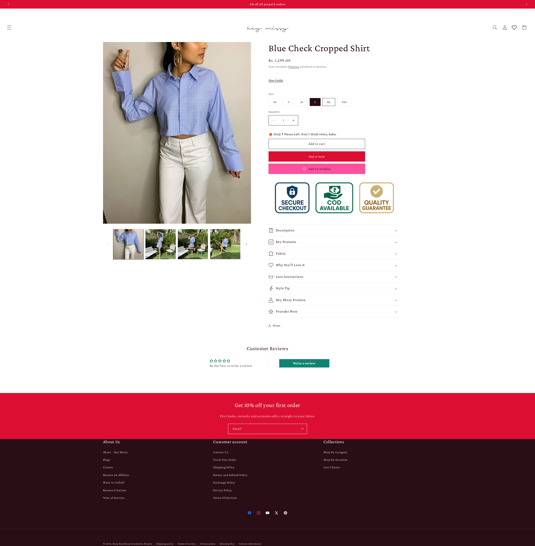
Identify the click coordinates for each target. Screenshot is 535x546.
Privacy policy (207, 543)
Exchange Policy (224, 482)
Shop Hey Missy (121, 543)
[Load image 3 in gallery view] (193, 244)
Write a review (304, 363)
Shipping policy (164, 543)
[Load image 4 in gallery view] (225, 244)
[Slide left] (107, 244)
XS (277, 103)
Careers (108, 467)
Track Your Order (224, 459)
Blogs (106, 459)
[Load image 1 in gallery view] (128, 244)
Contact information (250, 543)
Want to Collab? (114, 482)
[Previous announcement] (8, 4)
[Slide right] (246, 244)
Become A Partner (114, 490)
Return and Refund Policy (230, 475)
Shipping (293, 66)
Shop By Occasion (336, 459)
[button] (9, 27)
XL (329, 102)
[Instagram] (258, 512)
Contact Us (220, 452)
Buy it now (317, 156)
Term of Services (114, 497)
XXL (347, 103)
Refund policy (227, 543)
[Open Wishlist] (514, 27)
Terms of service (187, 543)
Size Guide (276, 81)
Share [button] (276, 325)
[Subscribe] (302, 429)
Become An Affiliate (116, 475)
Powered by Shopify (141, 543)
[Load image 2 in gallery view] (160, 244)
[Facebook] (249, 512)
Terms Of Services (225, 497)
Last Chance (332, 467)
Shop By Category (335, 452)
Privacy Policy (222, 490)
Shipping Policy (223, 467)
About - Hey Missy (115, 452)
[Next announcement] (526, 4)
